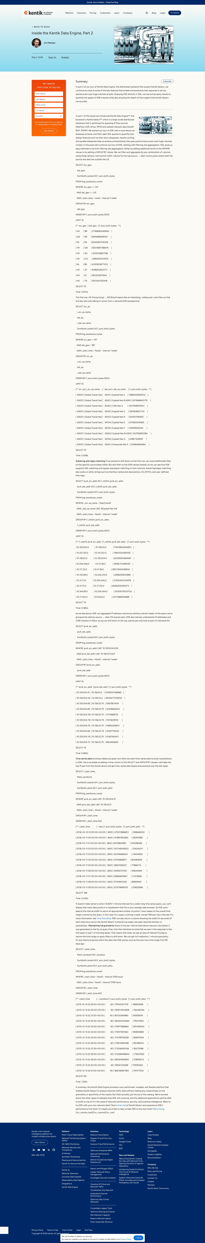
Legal (78, 1230)
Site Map (88, 1230)
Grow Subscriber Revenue (101, 1222)
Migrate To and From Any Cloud (101, 1139)
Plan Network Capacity (100, 1215)
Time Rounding (104, 918)
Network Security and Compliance (71, 1148)
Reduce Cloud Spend (99, 1135)
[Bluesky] (44, 1150)
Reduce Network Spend (100, 1218)
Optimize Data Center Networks (99, 1200)
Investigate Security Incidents (103, 1178)
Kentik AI (66, 1170)
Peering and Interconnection (74, 1160)
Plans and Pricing (155, 1171)
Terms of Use (57, 124)
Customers (105, 13)
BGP (121, 1148)
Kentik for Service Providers (73, 1163)
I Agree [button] (138, 1238)
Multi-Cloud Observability (73, 1135)
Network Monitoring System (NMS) (74, 1139)
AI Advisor (66, 1153)
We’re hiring (158, 1109)
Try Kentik (175, 13)
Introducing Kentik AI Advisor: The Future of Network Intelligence (131, 1171)
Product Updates (155, 1154)
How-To (52, 57)
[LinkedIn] (34, 1150)
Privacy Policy (43, 124)
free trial (122, 1105)
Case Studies (153, 1135)
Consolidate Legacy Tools (101, 1208)
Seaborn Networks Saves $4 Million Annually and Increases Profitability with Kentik (131, 1180)
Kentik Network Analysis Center (158, 1146)
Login (162, 13)
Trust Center (67, 1230)
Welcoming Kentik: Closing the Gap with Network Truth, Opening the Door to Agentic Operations (131, 1162)
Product (65, 57)
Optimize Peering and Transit (102, 1212)
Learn (116, 13)
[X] (49, 1150)
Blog (154, 13)
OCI (120, 1145)
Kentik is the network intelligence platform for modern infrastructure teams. (44, 1133)
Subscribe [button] (167, 81)
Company (127, 13)
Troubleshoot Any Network (101, 1190)
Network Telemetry (70, 1173)
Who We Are (153, 1168)
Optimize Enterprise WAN (101, 1150)
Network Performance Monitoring (99, 1155)
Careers (151, 1181)
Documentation (154, 1158)
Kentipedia (152, 1151)
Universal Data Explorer (71, 1177)
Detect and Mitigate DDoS (101, 1168)
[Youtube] (39, 1150)
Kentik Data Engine (70, 1187)
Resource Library (155, 1141)
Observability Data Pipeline (73, 1180)
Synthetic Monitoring (71, 1157)
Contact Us (152, 1178)
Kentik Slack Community (158, 1188)
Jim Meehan (49, 43)
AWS (121, 1135)
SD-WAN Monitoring (70, 1144)
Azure (121, 1138)
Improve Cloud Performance (102, 1144)
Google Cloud (125, 1141)
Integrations (67, 1183)
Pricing (93, 13)
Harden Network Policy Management (100, 1173)
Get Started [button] (49, 131)
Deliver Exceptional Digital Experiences (101, 1161)
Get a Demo (40, 1142)
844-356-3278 (38, 1155)
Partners (151, 1185)
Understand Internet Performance (98, 1194)
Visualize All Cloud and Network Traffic (100, 1185)
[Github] (54, 1150)
